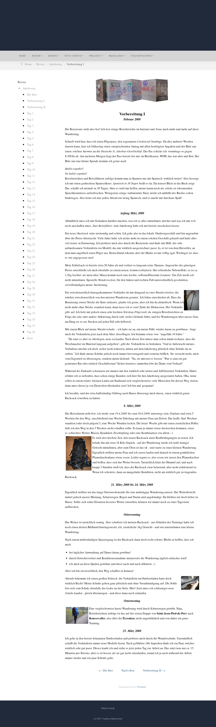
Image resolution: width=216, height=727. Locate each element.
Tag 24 (31, 257)
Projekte (95, 55)
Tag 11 (31, 176)
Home (22, 55)
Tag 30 (31, 294)
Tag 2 (30, 119)
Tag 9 (30, 163)
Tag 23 (31, 251)
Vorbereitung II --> (154, 670)
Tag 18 (31, 219)
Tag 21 (31, 238)
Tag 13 (31, 188)
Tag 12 (31, 182)
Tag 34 (31, 319)
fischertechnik (141, 55)
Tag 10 (31, 169)
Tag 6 (30, 144)
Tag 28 (31, 282)
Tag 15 (31, 201)
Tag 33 (31, 313)
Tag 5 (30, 138)
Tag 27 (31, 276)
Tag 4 (30, 132)
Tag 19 (31, 226)
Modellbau (116, 55)
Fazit (30, 338)
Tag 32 (31, 307)
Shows (52, 55)
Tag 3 (30, 126)
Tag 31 (31, 301)
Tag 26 (31, 269)
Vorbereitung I (35, 101)
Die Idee (32, 94)
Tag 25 (31, 263)
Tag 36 (31, 332)
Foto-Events (73, 55)
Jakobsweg (29, 88)
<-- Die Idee (106, 670)
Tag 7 (30, 151)
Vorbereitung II (36, 107)
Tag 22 (31, 244)
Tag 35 (31, 326)
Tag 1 (30, 113)
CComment (141, 686)
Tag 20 (31, 232)
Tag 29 (31, 288)
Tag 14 (31, 194)
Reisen (36, 55)
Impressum (108, 708)
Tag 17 (31, 213)
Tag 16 (31, 207)
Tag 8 (30, 157)
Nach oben (128, 670)
